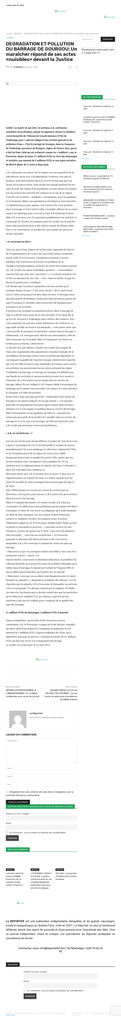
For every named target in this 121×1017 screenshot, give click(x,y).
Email (8, 823)
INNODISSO (10, 1015)
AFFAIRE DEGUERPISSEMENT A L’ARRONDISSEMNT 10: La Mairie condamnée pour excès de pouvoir (23, 693)
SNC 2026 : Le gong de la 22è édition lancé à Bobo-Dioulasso (66, 876)
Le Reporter (18, 67)
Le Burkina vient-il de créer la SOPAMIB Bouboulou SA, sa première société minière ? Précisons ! (14, 879)
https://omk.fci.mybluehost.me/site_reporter (47, 717)
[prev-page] (7, 894)
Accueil (9, 33)
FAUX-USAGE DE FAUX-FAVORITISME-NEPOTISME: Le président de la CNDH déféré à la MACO (98, 229)
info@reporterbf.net (52, 948)
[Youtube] (68, 958)
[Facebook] (109, 5)
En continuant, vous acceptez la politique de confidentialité (37, 832)
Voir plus (85, 158)
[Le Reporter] (8, 66)
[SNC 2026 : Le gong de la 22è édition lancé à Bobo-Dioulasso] (66, 863)
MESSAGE (18, 33)
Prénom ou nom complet (17, 814)
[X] (113, 5)
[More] (76, 75)
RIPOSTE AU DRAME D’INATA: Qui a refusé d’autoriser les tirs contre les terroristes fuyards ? (98, 189)
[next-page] (8, 894)
